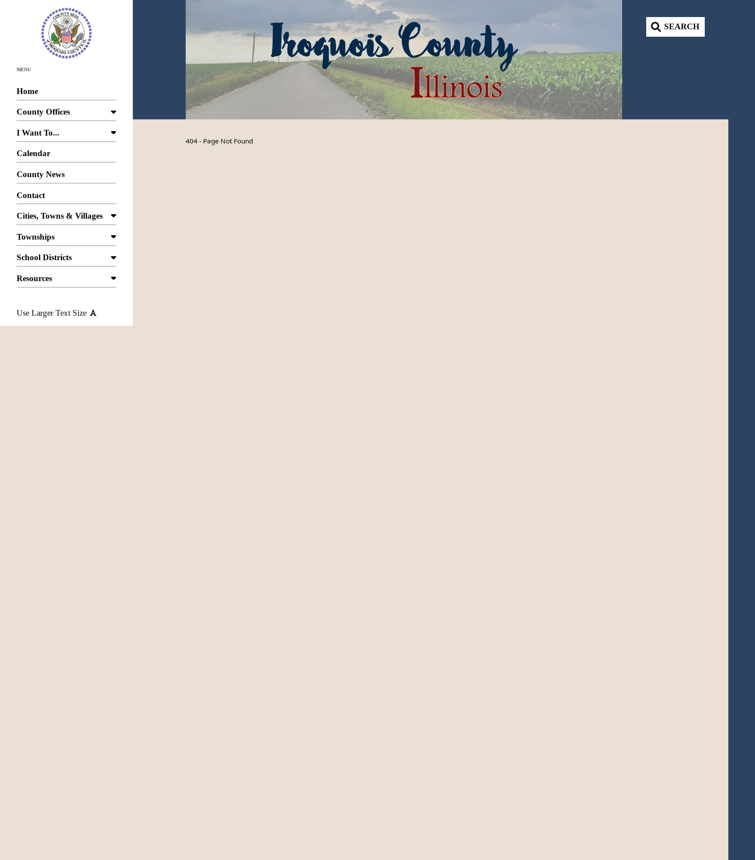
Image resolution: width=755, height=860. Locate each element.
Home (27, 91)
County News (41, 174)
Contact (31, 195)
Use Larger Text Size (52, 312)
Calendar (33, 153)
